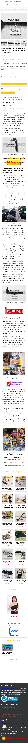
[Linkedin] (11, 89)
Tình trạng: (4, 73)
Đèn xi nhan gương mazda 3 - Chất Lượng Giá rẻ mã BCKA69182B (21, 562)
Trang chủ (3, 9)
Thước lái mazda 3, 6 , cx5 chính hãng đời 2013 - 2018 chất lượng (7, 488)
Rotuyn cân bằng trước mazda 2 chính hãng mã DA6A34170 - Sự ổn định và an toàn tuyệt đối (21, 523)
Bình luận (11, 93)
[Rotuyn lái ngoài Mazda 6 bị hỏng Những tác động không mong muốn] (14, 26)
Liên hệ (15, 84)
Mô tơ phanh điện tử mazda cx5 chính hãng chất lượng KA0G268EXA (21, 506)
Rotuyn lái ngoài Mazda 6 (10, 114)
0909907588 (12, 1)
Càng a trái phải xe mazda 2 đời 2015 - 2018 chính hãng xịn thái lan (7, 523)
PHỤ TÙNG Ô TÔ (12, 9)
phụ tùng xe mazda (20, 317)
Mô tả (3, 93)
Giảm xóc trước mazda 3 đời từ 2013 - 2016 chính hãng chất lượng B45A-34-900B (7, 506)
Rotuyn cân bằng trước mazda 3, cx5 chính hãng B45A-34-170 (21, 488)
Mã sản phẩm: (4, 59)
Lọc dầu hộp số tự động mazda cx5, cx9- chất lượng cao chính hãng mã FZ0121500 (21, 542)
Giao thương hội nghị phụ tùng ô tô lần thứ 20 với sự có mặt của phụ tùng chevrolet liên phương (7, 652)
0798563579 (20, 1)
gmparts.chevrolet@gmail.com (14, 4)
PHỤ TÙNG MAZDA (22, 9)
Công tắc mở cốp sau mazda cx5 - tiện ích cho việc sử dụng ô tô (21, 581)
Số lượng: (3, 76)
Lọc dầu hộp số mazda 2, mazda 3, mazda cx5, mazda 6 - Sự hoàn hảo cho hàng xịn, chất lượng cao (7, 562)
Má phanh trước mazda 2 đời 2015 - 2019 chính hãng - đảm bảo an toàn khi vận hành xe (7, 542)
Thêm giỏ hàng (14, 81)
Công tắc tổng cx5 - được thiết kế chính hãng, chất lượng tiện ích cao (7, 581)
